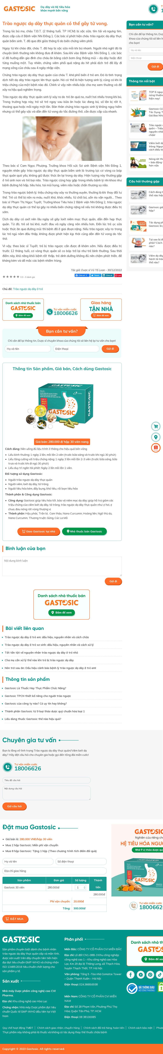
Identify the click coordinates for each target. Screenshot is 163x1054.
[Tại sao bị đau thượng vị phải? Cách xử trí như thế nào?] (138, 242)
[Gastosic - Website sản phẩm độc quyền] (19, 8)
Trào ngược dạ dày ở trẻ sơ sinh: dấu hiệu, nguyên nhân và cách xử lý (49, 644)
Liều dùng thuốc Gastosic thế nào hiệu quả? (33, 719)
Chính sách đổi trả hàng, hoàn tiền (104, 1027)
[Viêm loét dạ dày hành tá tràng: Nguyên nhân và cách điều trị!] (138, 146)
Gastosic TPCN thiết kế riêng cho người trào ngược (38, 696)
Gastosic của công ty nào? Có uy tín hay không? (36, 703)
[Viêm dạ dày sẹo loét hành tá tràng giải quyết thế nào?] (138, 258)
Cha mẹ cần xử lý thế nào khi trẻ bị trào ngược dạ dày (39, 660)
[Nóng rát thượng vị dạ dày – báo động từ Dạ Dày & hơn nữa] (138, 162)
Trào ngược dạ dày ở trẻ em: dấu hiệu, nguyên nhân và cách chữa (47, 637)
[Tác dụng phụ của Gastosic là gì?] (138, 226)
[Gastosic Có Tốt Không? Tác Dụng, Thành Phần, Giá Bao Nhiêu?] (138, 112)
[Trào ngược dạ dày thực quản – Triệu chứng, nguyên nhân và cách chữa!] (138, 128)
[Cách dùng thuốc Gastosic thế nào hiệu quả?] (138, 194)
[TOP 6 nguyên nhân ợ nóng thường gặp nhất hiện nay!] (138, 95)
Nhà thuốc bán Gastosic (86, 531)
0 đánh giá (27, 277)
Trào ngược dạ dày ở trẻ (28, 289)
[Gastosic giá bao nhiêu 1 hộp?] (138, 210)
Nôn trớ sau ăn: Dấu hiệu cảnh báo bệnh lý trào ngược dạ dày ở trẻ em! (50, 668)
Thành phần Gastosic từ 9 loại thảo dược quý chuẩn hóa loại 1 (45, 711)
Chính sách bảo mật (140, 1027)
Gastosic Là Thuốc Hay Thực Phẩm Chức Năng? (35, 688)
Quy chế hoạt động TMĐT (18, 1027)
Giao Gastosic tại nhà (40, 531)
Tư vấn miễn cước (27, 767)
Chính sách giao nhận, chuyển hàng (58, 1027)
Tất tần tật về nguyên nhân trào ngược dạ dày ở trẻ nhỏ (41, 652)
